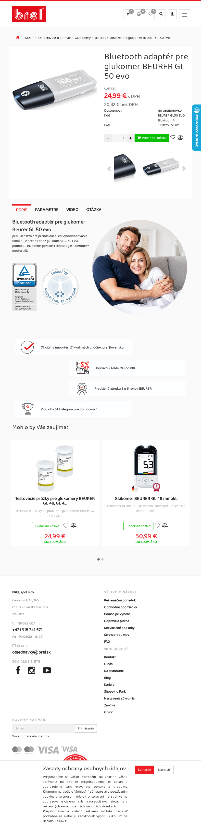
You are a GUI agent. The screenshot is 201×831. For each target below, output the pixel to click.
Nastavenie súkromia (119, 698)
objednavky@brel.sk (31, 652)
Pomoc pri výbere (117, 614)
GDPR (108, 712)
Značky (109, 705)
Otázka (93, 209)
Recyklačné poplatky (119, 628)
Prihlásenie (86, 728)
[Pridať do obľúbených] (173, 138)
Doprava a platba (116, 621)
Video (72, 209)
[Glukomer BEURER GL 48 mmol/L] (146, 468)
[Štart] (17, 38)
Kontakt (110, 657)
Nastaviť (164, 769)
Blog (107, 678)
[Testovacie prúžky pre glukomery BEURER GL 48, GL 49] (55, 468)
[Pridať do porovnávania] (181, 138)
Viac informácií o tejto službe (30, 736)
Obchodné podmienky (120, 607)
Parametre (47, 209)
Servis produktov (116, 635)
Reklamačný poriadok (120, 600)
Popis (21, 210)
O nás (108, 664)
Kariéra (109, 684)
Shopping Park (115, 691)
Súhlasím (144, 769)
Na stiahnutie (114, 671)
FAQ (107, 641)
